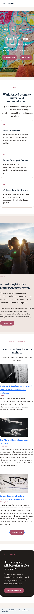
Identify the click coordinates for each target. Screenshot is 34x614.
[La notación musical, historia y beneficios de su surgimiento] (14, 483)
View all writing (17, 532)
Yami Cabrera (8, 3)
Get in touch (26, 57)
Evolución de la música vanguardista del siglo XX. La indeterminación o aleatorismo (16, 389)
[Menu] (31, 3)
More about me (7, 323)
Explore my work (9, 57)
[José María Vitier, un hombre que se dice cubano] (14, 427)
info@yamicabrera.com (14, 590)
